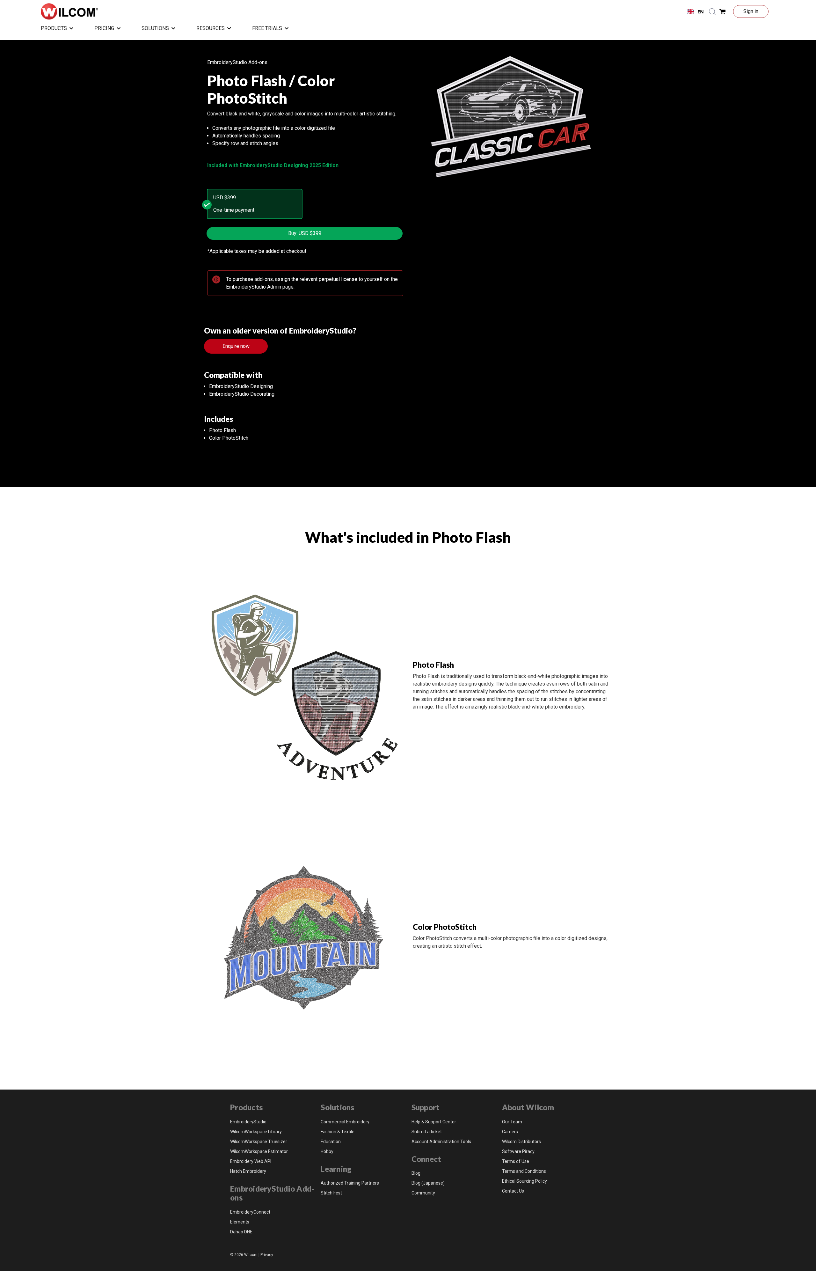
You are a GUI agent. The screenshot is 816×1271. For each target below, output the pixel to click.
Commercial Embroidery (345, 1121)
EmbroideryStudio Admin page (260, 287)
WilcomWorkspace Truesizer (258, 1141)
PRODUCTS (54, 28)
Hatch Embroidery (248, 1171)
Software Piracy (518, 1151)
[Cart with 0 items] (722, 11)
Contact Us (513, 1191)
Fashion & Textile (337, 1131)
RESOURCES (210, 28)
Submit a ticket (427, 1131)
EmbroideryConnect (250, 1212)
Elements (239, 1221)
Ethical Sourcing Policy (524, 1181)
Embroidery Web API (250, 1161)
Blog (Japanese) (428, 1183)
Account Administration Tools (441, 1141)
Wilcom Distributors (521, 1141)
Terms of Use (515, 1161)
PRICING (104, 28)
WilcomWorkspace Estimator (259, 1151)
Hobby (327, 1151)
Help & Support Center (434, 1121)
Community (423, 1192)
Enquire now (236, 346)
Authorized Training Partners (350, 1183)
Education (331, 1141)
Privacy (266, 1255)
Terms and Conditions (524, 1171)
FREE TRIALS (267, 28)
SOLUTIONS (155, 28)
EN (700, 11)
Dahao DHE (241, 1231)
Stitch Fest (331, 1192)
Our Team (512, 1121)
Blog (416, 1173)
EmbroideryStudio (248, 1121)
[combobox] (695, 11)
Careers (510, 1131)
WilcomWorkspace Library (256, 1131)
